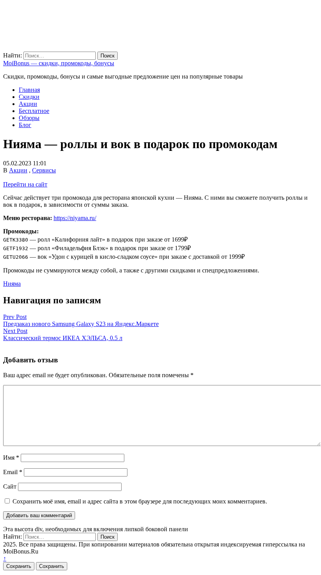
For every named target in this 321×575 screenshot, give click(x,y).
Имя (11, 457)
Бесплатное (34, 110)
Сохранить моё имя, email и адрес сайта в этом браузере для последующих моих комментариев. (140, 501)
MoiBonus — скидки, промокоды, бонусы (58, 63)
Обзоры (29, 118)
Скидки (29, 96)
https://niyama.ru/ (75, 218)
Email (12, 472)
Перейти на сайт (25, 184)
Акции (28, 103)
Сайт (9, 486)
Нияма (12, 283)
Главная (29, 89)
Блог (25, 125)
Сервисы (44, 170)
